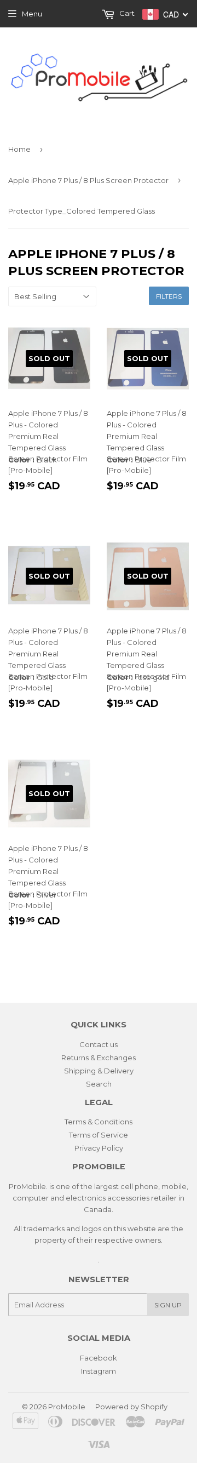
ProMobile (66, 1406)
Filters (169, 296)
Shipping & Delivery (99, 1070)
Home (19, 149)
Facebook (98, 1357)
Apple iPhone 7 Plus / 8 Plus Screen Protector (88, 180)
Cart (126, 13)
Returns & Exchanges (98, 1057)
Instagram (98, 1371)
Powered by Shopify (131, 1406)
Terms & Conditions (98, 1121)
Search (99, 1083)
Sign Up (168, 1305)
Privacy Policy (98, 1148)
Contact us (98, 1044)
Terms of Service (98, 1134)
